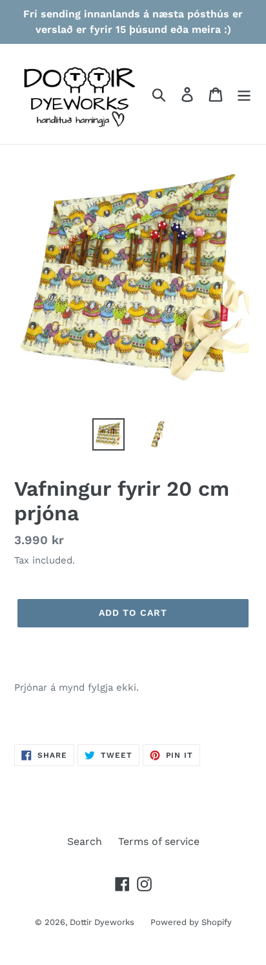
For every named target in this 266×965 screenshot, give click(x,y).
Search (84, 841)
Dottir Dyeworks (102, 922)
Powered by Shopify (191, 922)
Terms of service (159, 841)
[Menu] (244, 93)
